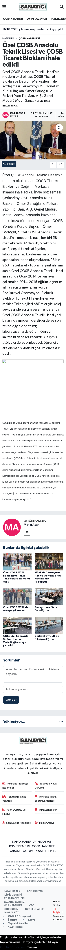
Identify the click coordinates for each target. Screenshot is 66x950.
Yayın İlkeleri (15, 927)
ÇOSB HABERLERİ (29, 38)
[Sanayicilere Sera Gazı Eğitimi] (49, 596)
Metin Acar (31, 524)
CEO (31, 905)
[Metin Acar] (12, 527)
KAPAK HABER (13, 19)
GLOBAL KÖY (11, 913)
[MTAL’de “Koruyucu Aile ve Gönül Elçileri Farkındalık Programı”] (49, 561)
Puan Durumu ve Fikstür (14, 811)
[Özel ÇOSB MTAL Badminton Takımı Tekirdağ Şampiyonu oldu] (17, 561)
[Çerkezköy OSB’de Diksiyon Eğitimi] (49, 625)
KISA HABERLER (46, 851)
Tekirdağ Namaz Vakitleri (14, 798)
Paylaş (11, 163)
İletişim (12, 920)
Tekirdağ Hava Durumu (46, 785)
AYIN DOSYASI (37, 19)
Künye (31, 920)
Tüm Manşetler (48, 809)
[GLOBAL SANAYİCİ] (33, 7)
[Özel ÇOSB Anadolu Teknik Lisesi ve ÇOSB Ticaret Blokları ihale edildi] (33, 140)
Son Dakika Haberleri (18, 822)
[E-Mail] (27, 533)
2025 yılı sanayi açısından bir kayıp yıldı (32, 29)
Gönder (11, 699)
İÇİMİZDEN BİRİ (19, 846)
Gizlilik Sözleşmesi (19, 916)
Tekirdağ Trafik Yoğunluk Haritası (46, 798)
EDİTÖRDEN (11, 909)
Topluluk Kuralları (18, 923)
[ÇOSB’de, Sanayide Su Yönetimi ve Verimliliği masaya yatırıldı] (17, 625)
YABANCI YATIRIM (22, 851)
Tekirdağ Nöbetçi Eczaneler (15, 785)
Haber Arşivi (46, 822)
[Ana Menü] (4, 7)
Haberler (8, 38)
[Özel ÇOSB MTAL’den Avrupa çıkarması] (17, 596)
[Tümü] (61, 721)
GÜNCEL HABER (34, 909)
